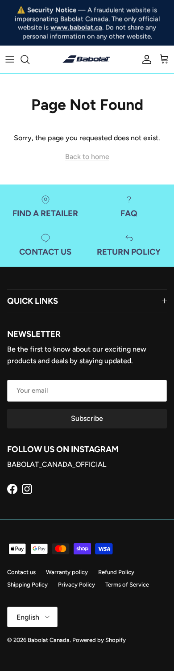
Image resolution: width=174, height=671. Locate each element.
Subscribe (87, 418)
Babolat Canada (49, 640)
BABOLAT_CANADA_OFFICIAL (56, 464)
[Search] (29, 59)
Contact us (21, 572)
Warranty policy (67, 572)
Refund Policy (116, 572)
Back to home (87, 156)
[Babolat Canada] (87, 59)
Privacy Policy (76, 584)
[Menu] (10, 59)
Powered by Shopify (99, 640)
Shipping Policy (27, 584)
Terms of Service (127, 584)
